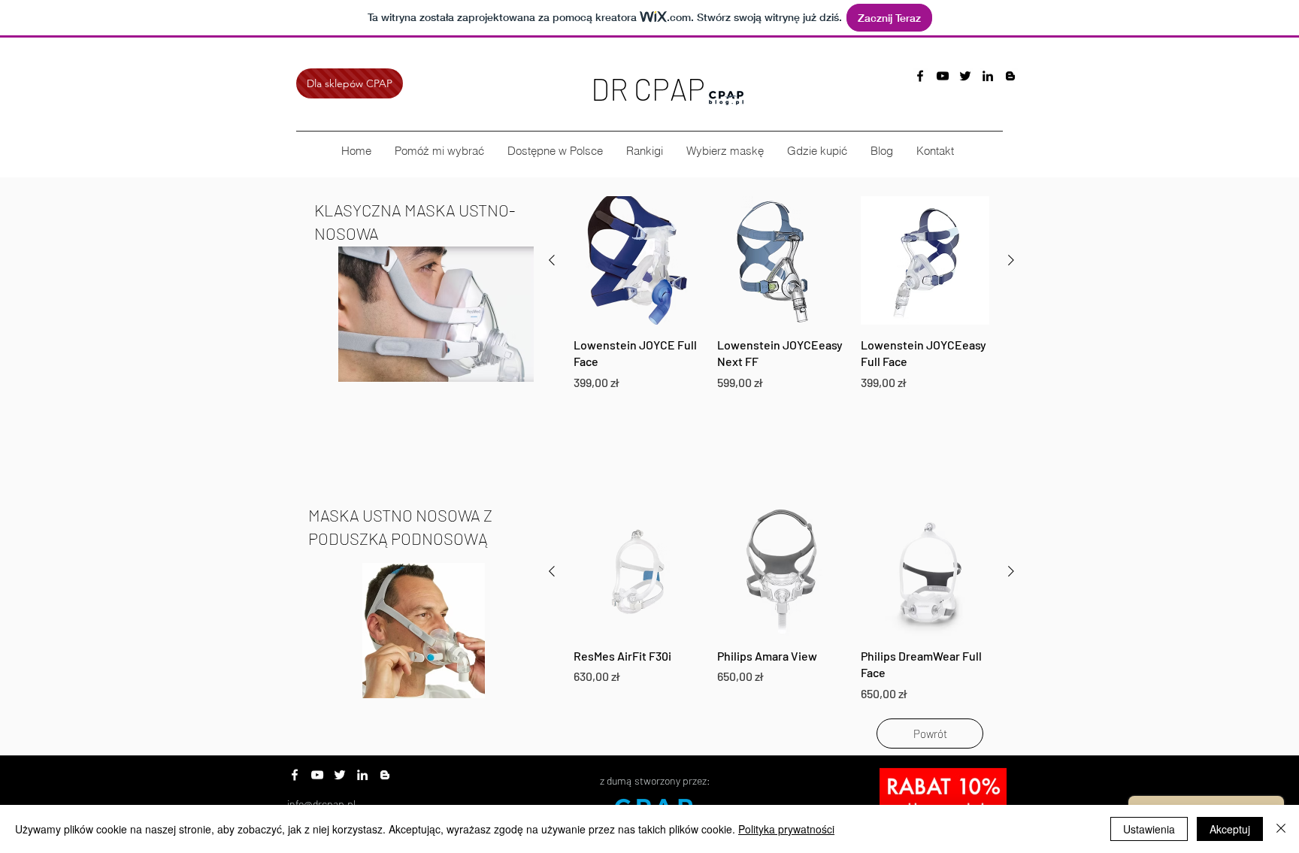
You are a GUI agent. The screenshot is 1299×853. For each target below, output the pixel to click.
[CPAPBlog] (920, 75)
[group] (781, 293)
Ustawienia (1149, 828)
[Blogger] (1010, 75)
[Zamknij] (1281, 829)
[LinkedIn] (362, 774)
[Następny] (1011, 260)
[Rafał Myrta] (987, 75)
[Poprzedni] (552, 260)
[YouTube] (942, 75)
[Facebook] (294, 774)
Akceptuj (1230, 828)
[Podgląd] (638, 260)
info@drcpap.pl (321, 803)
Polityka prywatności (786, 828)
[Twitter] (339, 774)
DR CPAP (648, 89)
